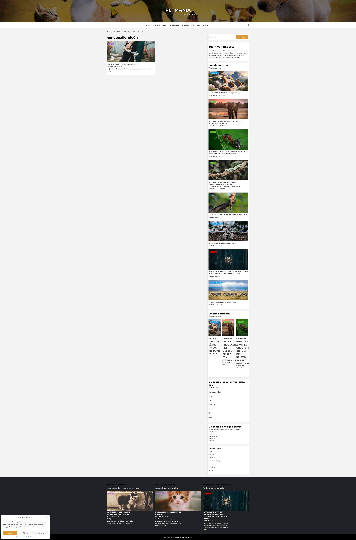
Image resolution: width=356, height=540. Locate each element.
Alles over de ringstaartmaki (222, 243)
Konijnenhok (213, 436)
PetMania (213, 95)
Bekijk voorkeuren (40, 533)
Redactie (113, 66)
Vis (198, 25)
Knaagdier (174, 25)
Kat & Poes (160, 493)
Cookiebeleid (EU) (215, 392)
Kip (192, 25)
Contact (211, 470)
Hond (157, 25)
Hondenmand (213, 434)
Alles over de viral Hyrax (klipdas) (224, 93)
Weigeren (25, 533)
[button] (47, 517)
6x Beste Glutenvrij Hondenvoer (123, 64)
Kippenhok (212, 438)
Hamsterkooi (213, 432)
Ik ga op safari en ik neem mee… (222, 302)
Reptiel (206, 25)
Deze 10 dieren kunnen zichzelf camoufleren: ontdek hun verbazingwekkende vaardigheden (224, 184)
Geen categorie (216, 223)
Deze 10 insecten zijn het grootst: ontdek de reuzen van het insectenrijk (231, 351)
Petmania (178, 10)
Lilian (212, 217)
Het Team (212, 457)
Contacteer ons (214, 388)
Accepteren (10, 533)
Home (149, 25)
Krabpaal (211, 441)
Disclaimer (212, 467)
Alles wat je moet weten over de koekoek (228, 215)
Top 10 (213, 101)
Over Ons (32, 536)
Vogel (213, 195)
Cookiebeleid (19, 536)
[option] (214, 348)
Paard (185, 25)
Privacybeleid (26, 536)
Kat (164, 25)
